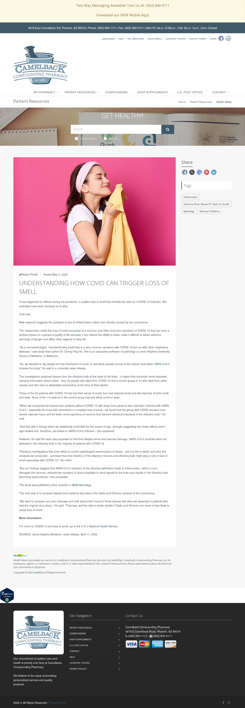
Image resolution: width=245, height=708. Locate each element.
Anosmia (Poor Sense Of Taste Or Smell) (206, 204)
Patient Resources (80, 92)
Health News (88, 138)
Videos (113, 138)
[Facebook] (221, 38)
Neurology (188, 211)
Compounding (116, 92)
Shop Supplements (152, 92)
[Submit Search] (167, 129)
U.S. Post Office (190, 92)
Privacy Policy (78, 668)
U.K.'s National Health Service (99, 526)
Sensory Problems (209, 211)
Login (213, 38)
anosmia (75, 330)
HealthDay (38, 572)
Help (121, 38)
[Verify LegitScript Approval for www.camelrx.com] (7, 595)
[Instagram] (228, 38)
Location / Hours (176, 38)
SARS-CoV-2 (162, 364)
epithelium (107, 468)
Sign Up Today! (197, 38)
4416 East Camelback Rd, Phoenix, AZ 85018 (57, 28)
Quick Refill (155, 38)
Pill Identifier (135, 38)
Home (182, 102)
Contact (219, 92)
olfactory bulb (81, 376)
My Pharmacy (44, 92)
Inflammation (190, 197)
